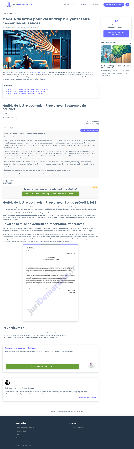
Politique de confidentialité (25, 428)
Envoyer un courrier (114, 4)
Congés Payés (94, 4)
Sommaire (8, 86)
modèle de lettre (38, 72)
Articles (84, 4)
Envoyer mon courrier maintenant (116, 33)
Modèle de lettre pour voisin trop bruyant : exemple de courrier (28, 89)
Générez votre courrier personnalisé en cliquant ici (50, 194)
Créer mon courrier (43, 366)
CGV (17, 434)
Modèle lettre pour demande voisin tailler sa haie (116, 67)
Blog (4, 13)
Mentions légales (21, 431)
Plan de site (20, 438)
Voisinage (12, 13)
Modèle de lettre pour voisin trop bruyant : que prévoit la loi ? (28, 91)
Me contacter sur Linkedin (87, 398)
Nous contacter (78, 428)
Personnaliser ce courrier (91, 130)
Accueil (66, 4)
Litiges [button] (74, 4)
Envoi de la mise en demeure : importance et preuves (25, 94)
